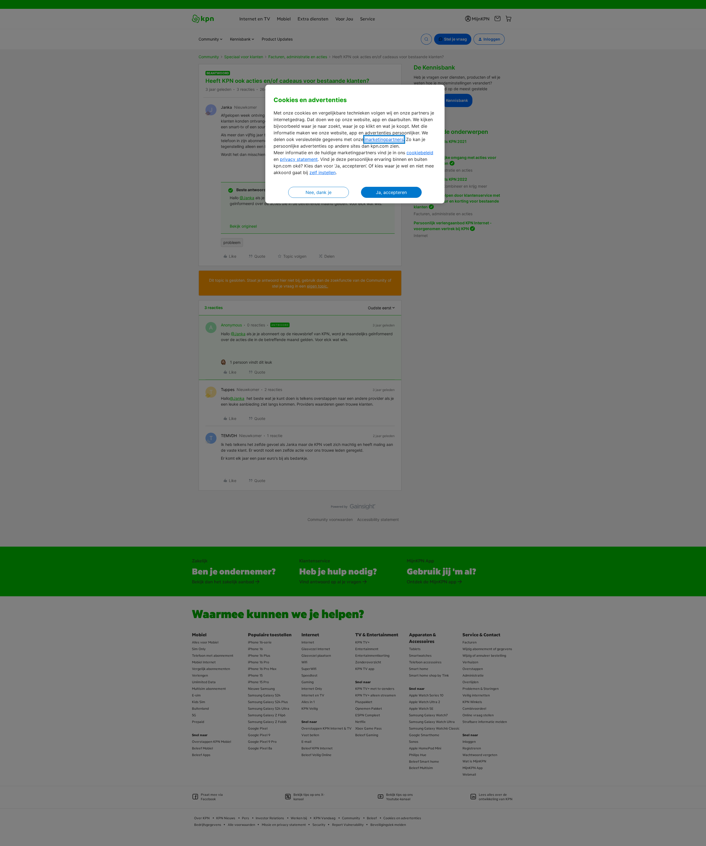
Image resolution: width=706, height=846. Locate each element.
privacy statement (299, 159)
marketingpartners (384, 139)
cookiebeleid (420, 152)
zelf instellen (322, 172)
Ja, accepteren (391, 192)
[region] (355, 144)
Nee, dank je (318, 192)
